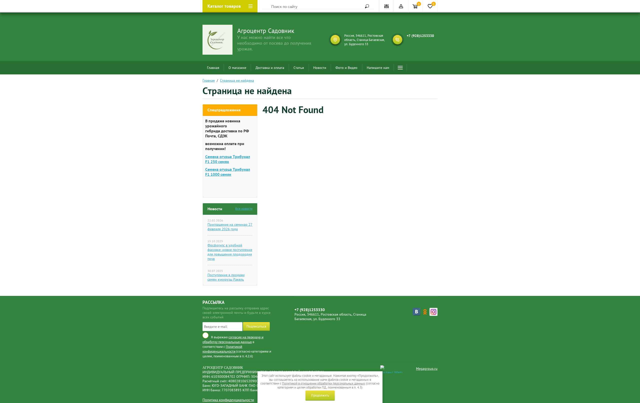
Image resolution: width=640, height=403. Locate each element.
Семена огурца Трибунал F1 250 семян (227, 159)
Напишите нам (378, 67)
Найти (365, 6)
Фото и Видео (347, 67)
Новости (319, 67)
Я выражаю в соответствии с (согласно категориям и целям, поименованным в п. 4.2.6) (236, 347)
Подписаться (256, 326)
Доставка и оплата (270, 67)
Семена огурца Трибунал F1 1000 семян (227, 172)
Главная (213, 67)
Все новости (243, 208)
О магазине (237, 67)
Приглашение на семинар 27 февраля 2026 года (230, 226)
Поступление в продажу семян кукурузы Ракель (226, 277)
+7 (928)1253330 (420, 35)
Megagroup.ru (427, 368)
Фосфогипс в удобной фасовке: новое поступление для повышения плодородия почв (230, 252)
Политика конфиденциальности (228, 400)
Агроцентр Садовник (265, 31)
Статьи (299, 67)
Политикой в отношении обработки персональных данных (323, 383)
